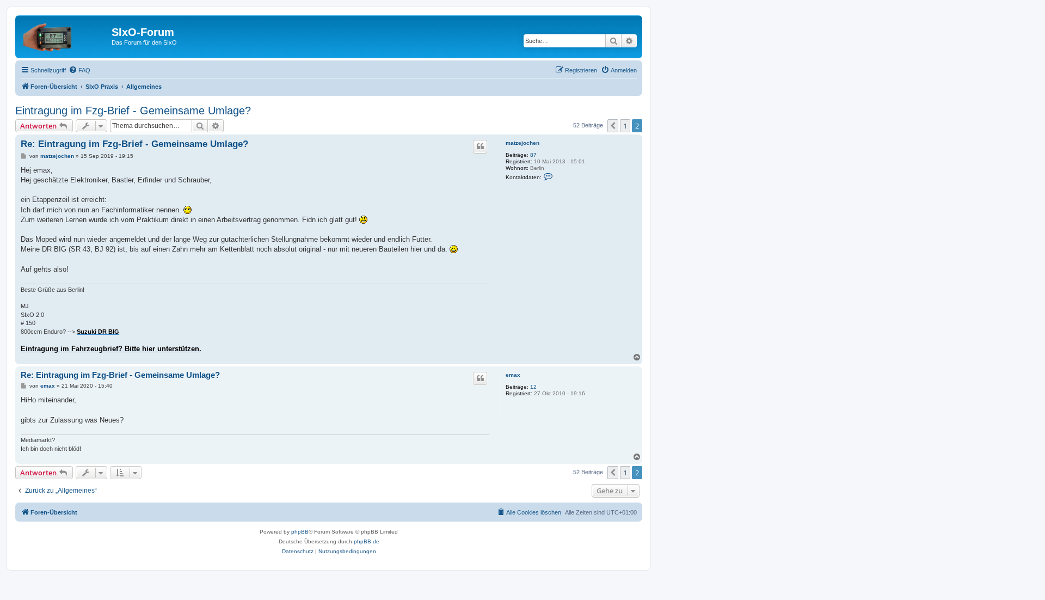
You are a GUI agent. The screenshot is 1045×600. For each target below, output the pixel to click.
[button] (612, 125)
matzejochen (522, 143)
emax (513, 375)
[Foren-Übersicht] (65, 35)
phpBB (300, 532)
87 (533, 155)
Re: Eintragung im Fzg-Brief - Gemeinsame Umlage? (134, 144)
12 (533, 387)
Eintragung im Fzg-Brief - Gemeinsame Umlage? (133, 111)
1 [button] (625, 126)
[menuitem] (79, 70)
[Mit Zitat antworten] (480, 146)
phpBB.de (366, 541)
